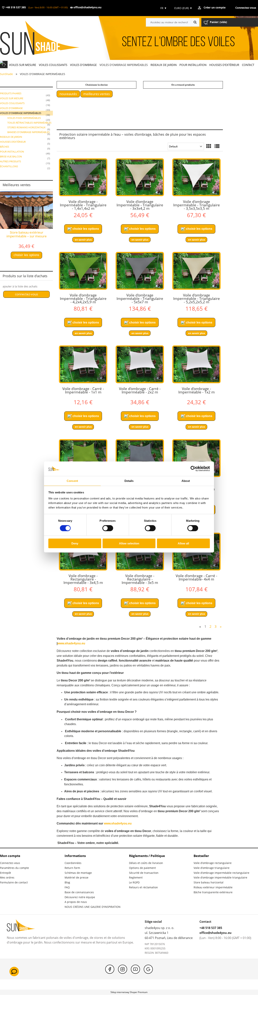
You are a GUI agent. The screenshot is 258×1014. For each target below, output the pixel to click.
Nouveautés (68, 94)
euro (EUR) (183, 8)
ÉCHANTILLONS (9, 166)
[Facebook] (109, 969)
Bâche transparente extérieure (213, 892)
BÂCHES (4, 146)
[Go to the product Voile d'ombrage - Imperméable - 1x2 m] (196, 364)
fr (163, 8)
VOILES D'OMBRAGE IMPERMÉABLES (20, 113)
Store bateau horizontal (208, 882)
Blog (67, 882)
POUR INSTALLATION (12, 151)
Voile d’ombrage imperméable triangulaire (220, 877)
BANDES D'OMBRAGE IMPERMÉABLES (28, 132)
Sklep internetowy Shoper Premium (129, 992)
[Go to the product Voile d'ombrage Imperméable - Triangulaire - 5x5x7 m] (140, 271)
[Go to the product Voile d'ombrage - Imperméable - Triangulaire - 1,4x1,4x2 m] (83, 177)
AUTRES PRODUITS (10, 161)
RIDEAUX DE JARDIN (11, 137)
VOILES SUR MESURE (11, 98)
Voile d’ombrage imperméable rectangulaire (221, 873)
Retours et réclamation (143, 887)
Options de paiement (142, 868)
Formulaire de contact (14, 882)
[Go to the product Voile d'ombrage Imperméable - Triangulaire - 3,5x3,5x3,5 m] (196, 177)
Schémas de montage (78, 873)
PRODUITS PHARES (10, 93)
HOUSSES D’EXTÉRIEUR (13, 141)
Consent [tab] (72, 480)
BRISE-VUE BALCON (11, 156)
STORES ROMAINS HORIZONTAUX (26, 127)
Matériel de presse (76, 877)
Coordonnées (73, 863)
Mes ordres (7, 877)
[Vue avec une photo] (208, 146)
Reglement (136, 877)
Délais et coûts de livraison (146, 863)
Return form (72, 868)
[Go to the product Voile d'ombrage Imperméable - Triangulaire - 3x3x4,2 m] (140, 177)
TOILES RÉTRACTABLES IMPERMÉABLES (29, 122)
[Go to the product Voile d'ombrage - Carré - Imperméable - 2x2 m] (140, 364)
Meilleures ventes (96, 94)
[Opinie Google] (148, 969)
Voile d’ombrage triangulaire (211, 868)
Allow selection (129, 543)
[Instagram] (122, 969)
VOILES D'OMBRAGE (11, 108)
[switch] (107, 528)
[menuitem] (22, 65)
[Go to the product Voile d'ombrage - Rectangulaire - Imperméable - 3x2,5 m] (83, 458)
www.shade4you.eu (71, 643)
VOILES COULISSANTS (12, 103)
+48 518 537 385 (15, 7)
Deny (74, 543)
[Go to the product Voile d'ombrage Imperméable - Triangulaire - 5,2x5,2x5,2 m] (196, 271)
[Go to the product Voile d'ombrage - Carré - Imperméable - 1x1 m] (83, 364)
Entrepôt (5, 873)
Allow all (183, 543)
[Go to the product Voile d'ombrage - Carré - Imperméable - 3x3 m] (140, 458)
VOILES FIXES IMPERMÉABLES (24, 118)
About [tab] (186, 480)
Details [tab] (129, 480)
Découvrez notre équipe (80, 897)
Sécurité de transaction (143, 873)
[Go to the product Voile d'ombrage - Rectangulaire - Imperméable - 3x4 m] (196, 458)
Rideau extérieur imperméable (213, 887)
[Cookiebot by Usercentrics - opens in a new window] (193, 468)
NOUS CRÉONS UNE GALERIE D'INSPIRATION (93, 907)
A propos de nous (76, 902)
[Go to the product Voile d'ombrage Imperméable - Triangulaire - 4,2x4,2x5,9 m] (83, 271)
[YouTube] (135, 969)
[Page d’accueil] (45, 38)
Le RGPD (134, 882)
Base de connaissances (79, 892)
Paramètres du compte (14, 868)
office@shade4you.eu (87, 7)
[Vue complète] (217, 146)
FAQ (67, 887)
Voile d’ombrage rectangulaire (213, 863)
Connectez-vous (10, 863)
